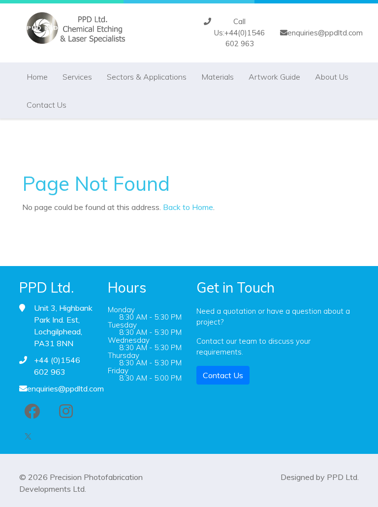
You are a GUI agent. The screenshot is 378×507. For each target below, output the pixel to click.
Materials (217, 77)
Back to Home (188, 207)
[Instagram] (66, 411)
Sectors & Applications (147, 77)
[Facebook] (32, 411)
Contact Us (46, 105)
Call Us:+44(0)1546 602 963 (239, 32)
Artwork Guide (274, 77)
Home (37, 77)
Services (77, 77)
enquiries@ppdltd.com (325, 32)
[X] (28, 435)
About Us (331, 77)
